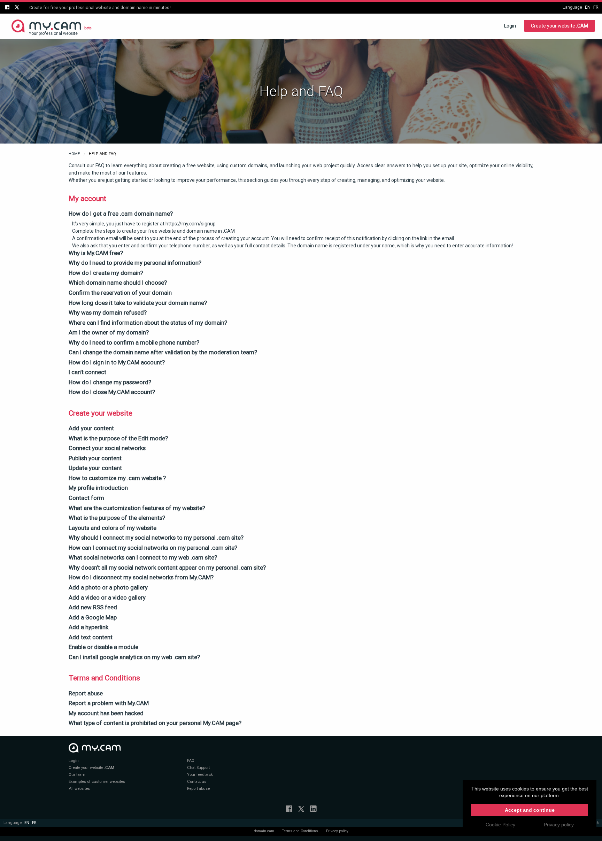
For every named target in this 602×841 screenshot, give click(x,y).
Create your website (559, 26)
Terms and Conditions (300, 831)
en (588, 7)
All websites (79, 788)
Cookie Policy (500, 824)
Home (74, 154)
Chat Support (198, 767)
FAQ (190, 760)
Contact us (196, 781)
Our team (77, 774)
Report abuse (198, 788)
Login (510, 26)
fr (596, 7)
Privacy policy (337, 831)
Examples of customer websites (97, 781)
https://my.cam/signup (190, 223)
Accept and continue (530, 810)
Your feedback (200, 774)
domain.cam (264, 831)
